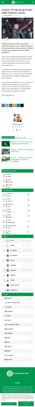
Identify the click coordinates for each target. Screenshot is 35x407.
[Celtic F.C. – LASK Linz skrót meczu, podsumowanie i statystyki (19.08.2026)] (6, 159)
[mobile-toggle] (2, 2)
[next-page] (5, 166)
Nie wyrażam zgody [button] (26, 403)
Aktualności (12, 6)
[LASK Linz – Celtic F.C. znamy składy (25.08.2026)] (6, 151)
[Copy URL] (22, 105)
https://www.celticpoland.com (17, 126)
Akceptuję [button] (9, 403)
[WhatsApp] (14, 105)
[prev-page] (3, 166)
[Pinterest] (10, 105)
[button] (32, 2)
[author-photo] (17, 122)
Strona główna (5, 6)
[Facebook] (3, 105)
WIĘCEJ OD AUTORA (21, 137)
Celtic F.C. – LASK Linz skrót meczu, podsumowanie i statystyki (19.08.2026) (22, 159)
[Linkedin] (18, 105)
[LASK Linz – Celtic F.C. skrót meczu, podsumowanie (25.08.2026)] (6, 144)
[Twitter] (7, 105)
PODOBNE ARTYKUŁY (8, 137)
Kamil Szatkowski (8, 15)
